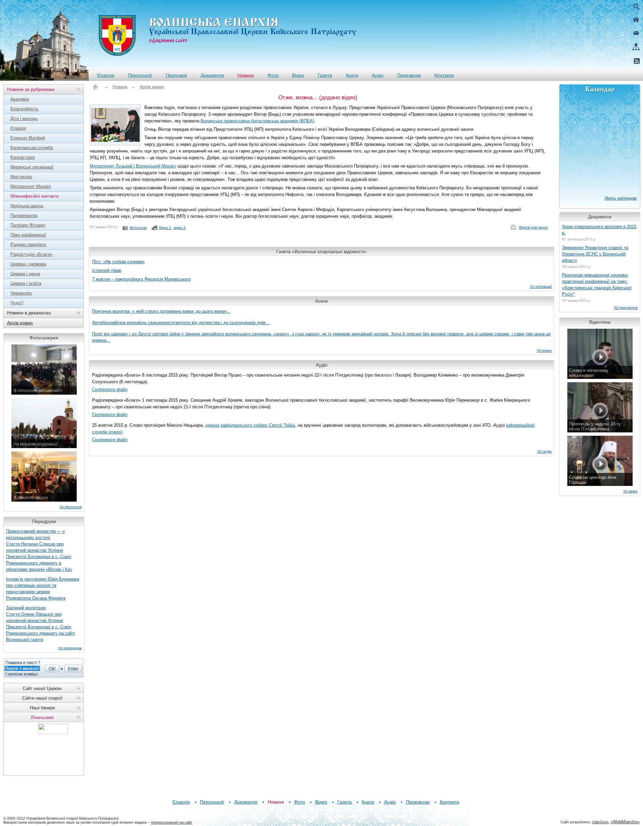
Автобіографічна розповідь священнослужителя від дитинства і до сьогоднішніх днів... (181, 322)
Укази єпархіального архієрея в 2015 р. (599, 229)
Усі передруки (70, 648)
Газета (325, 75)
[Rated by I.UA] (53, 732)
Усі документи (626, 308)
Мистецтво (21, 176)
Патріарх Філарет (28, 225)
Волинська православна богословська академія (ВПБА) (257, 120)
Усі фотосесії (71, 507)
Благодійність (24, 108)
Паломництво (24, 215)
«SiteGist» (600, 822)
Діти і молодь (24, 118)
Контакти (444, 75)
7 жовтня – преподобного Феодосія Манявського (141, 279)
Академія (19, 99)
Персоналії (140, 75)
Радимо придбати (28, 244)
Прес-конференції (28, 234)
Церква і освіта (25, 283)
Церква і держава (28, 264)
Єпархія (106, 75)
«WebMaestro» (625, 821)
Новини (245, 75)
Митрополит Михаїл (30, 186)
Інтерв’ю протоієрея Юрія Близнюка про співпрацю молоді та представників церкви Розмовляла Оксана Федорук (42, 589)
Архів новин (20, 322)
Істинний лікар (106, 270)
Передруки (409, 75)
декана (212, 425)
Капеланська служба (31, 147)
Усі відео (630, 491)
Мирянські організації (32, 167)
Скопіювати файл (110, 389)
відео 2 (180, 228)
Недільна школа (26, 205)
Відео (298, 75)
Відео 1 (165, 228)
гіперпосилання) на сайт (171, 822)
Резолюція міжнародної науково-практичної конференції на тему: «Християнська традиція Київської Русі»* (597, 285)
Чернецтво (21, 293)
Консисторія (22, 157)
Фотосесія (138, 228)
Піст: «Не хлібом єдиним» (118, 261)
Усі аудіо (544, 451)
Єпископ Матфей (27, 137)
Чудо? (16, 302)
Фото (273, 75)
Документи (212, 75)
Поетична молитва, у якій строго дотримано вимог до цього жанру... (161, 311)
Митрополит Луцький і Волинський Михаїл (133, 166)
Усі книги (544, 350)
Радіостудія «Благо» (31, 254)
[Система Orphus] (43, 668)
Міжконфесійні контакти (34, 196)
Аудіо (377, 75)
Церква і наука (25, 273)
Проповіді (176, 75)
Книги (352, 75)
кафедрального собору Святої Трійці (258, 425)
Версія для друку (533, 227)
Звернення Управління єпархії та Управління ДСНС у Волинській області (595, 254)
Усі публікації (541, 287)
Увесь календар (620, 198)
